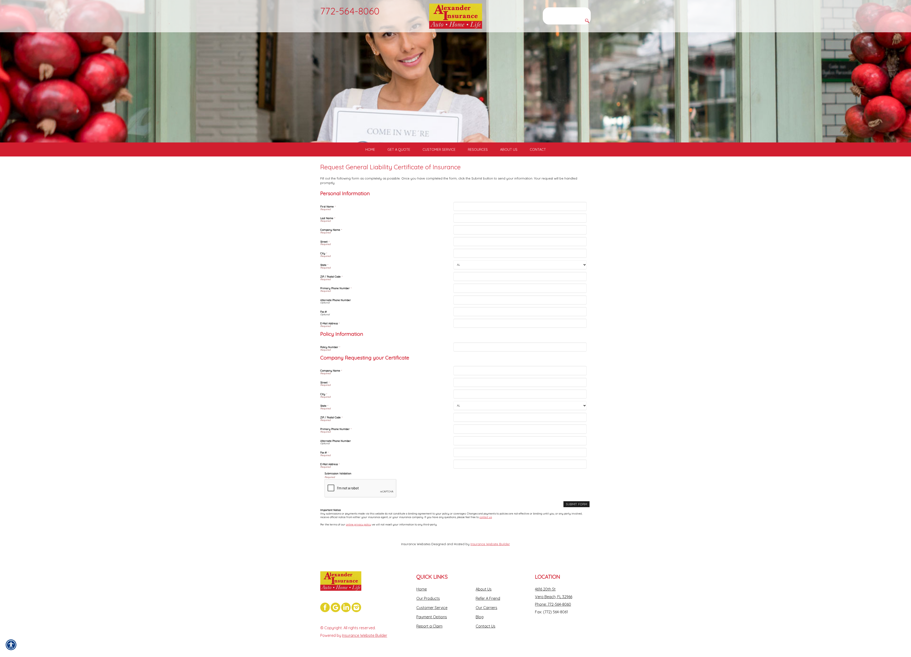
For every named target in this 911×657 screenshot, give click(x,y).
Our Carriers (486, 607)
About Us (484, 589)
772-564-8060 (350, 11)
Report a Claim (429, 626)
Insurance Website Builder (490, 544)
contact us (485, 517)
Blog (479, 616)
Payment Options (431, 616)
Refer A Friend (488, 598)
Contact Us (485, 626)
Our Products (428, 598)
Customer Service (431, 607)
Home (421, 589)
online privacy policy (358, 524)
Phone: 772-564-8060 (553, 604)
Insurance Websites (415, 544)
